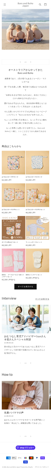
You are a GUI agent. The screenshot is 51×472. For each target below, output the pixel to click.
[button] (4, 4)
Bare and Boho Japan (13, 467)
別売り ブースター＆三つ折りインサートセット (13, 276)
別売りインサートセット (34, 275)
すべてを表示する (25, 286)
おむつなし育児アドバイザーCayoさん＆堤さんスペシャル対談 (25, 338)
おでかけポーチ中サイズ (10, 177)
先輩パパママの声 (14, 412)
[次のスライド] (30, 62)
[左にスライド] (20, 363)
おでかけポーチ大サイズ (34, 177)
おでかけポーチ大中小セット (35, 209)
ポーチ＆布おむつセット (10, 242)
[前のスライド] (20, 62)
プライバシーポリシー (42, 467)
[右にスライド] (30, 363)
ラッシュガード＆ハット (34, 242)
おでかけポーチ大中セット (11, 209)
